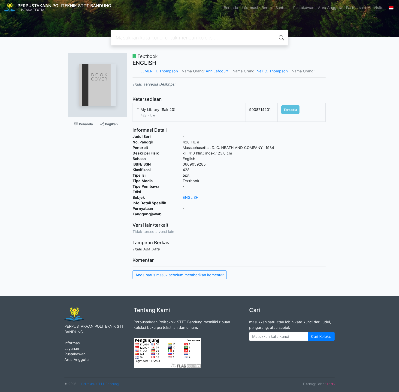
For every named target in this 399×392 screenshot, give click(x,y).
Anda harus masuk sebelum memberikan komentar (180, 275)
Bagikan (111, 124)
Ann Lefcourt (217, 71)
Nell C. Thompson (272, 71)
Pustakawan (303, 7)
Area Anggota (330, 7)
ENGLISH (191, 197)
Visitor (379, 7)
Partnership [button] (356, 7)
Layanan (71, 348)
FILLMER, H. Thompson (157, 71)
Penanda (85, 124)
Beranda (231, 7)
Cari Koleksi (321, 336)
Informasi (250, 7)
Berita (267, 7)
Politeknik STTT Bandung (100, 384)
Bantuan (282, 7)
